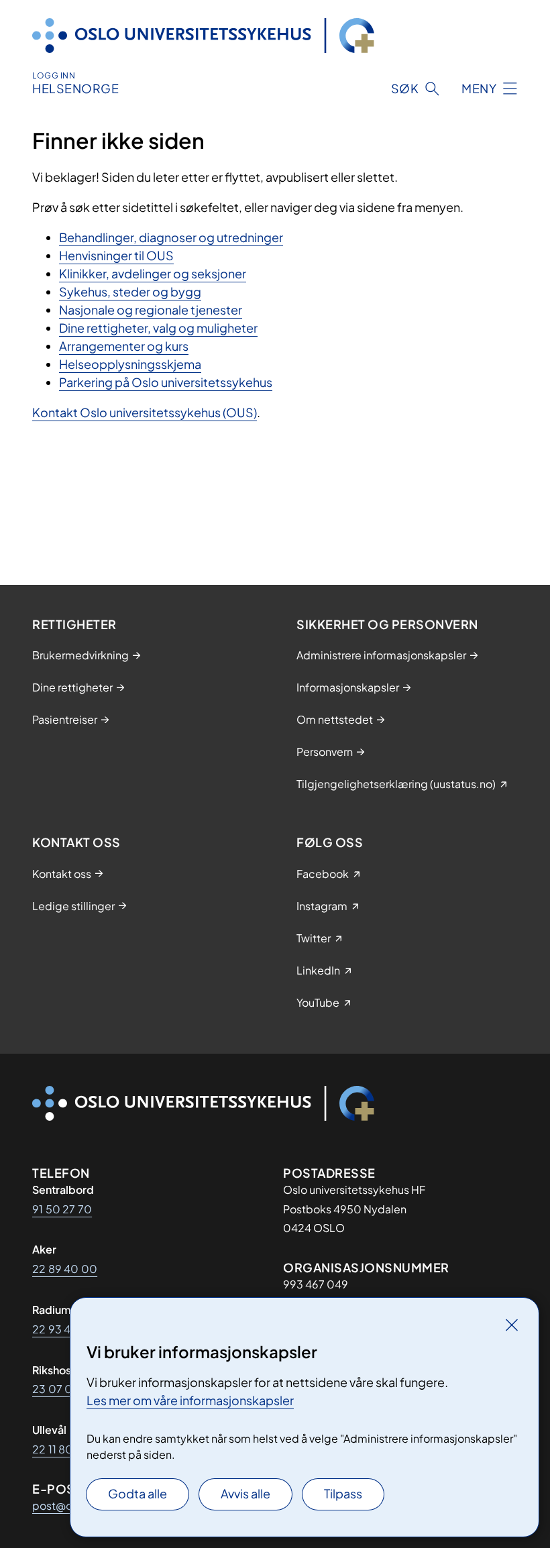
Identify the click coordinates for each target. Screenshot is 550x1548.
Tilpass (343, 1493)
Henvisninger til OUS (116, 255)
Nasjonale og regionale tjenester (150, 309)
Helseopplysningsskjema (130, 364)
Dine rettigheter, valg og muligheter (158, 327)
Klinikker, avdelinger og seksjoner (152, 273)
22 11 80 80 (61, 1449)
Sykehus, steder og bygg (130, 291)
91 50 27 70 (62, 1209)
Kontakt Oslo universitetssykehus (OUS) (144, 412)
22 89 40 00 (64, 1269)
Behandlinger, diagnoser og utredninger (171, 237)
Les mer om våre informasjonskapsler (190, 1400)
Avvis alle (245, 1493)
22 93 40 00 (64, 1329)
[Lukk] (511, 1324)
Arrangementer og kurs (123, 345)
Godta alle (137, 1493)
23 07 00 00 (65, 1389)
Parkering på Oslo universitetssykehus (165, 382)
